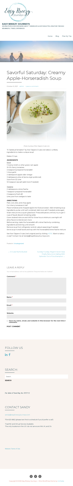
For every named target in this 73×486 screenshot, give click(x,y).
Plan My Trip (66, 36)
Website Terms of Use (12, 449)
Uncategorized (19, 243)
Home (50, 36)
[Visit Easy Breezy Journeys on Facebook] (9, 355)
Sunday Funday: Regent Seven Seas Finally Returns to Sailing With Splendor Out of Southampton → (51, 254)
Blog (57, 36)
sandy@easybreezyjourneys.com (17, 415)
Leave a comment (32, 86)
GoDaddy (61, 481)
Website (10, 313)
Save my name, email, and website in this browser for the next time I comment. (37, 321)
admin (21, 86)
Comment (11, 276)
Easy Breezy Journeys (16, 24)
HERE (50, 234)
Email (9, 305)
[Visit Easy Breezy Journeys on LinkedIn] (6, 355)
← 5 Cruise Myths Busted (17, 252)
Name (10, 297)
